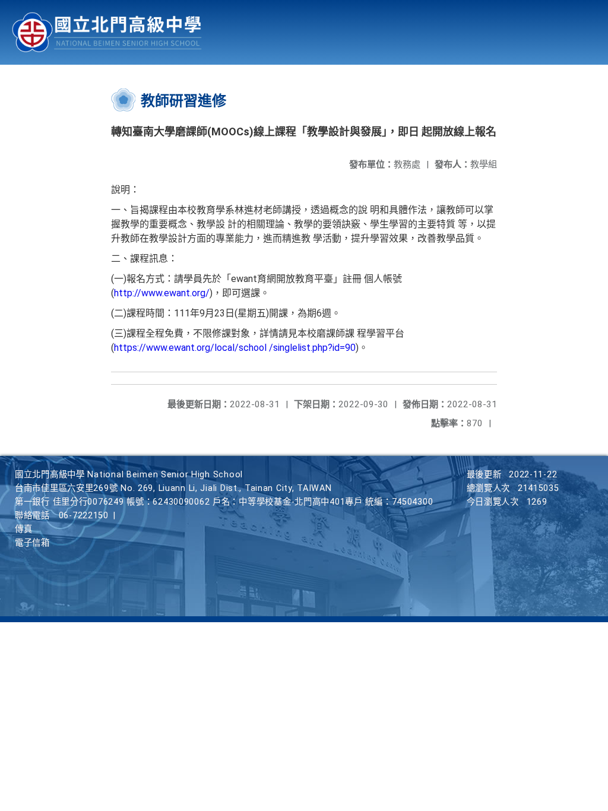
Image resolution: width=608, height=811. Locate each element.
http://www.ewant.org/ (162, 293)
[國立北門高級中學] (107, 32)
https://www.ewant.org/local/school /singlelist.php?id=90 (235, 347)
